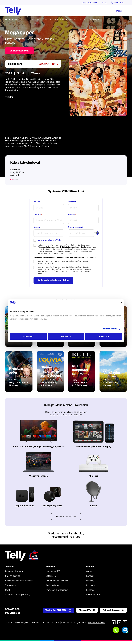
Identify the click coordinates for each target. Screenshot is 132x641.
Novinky (90, 580)
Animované (60, 19)
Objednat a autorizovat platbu (53, 280)
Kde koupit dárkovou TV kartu (19, 580)
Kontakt (104, 2)
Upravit (64, 336)
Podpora (50, 566)
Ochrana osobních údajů (57, 580)
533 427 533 (12, 609)
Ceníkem (84, 247)
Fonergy (90, 590)
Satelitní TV (51, 576)
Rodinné (47, 19)
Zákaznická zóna (89, 2)
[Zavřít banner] (121, 303)
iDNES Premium (93, 594)
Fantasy (81, 19)
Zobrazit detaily (110, 329)
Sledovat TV (85, 610)
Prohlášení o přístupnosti (57, 590)
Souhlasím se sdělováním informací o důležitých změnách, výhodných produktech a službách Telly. (64, 262)
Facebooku (76, 533)
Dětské (71, 19)
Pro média (91, 585)
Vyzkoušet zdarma (19, 50)
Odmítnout (28, 336)
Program (29, 19)
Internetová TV (53, 571)
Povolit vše (104, 336)
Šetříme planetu (53, 585)
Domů (8, 19)
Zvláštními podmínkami (69, 247)
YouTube (74, 536)
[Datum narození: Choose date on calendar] (97, 233)
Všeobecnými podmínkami (48, 247)
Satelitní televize (12, 576)
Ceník (7, 590)
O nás (89, 571)
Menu (119, 10)
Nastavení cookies (96, 622)
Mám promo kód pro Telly (49, 240)
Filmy (38, 19)
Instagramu (58, 536)
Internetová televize (14, 571)
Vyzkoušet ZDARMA (56, 610)
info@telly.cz (12, 613)
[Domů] (13, 11)
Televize (18, 19)
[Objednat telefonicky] (116, 630)
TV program (10, 585)
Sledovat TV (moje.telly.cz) (17, 594)
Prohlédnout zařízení (66, 516)
